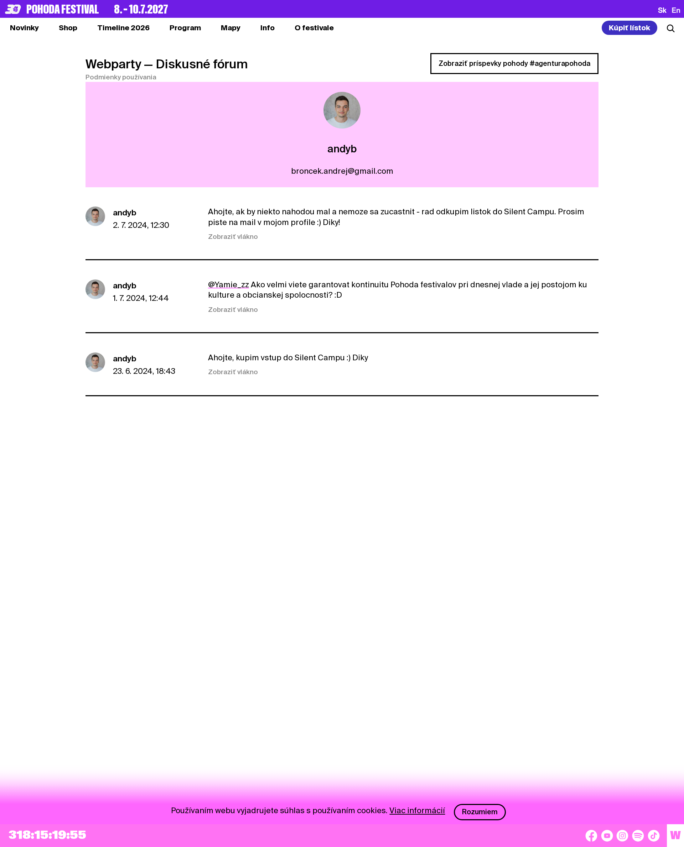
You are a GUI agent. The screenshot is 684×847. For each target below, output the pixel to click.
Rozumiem (480, 811)
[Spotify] (638, 836)
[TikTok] (654, 836)
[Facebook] (591, 836)
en (676, 10)
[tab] (68, 27)
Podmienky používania (121, 77)
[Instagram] (622, 836)
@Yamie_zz (228, 284)
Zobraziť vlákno (233, 236)
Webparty (113, 64)
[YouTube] (607, 836)
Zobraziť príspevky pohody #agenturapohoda (514, 63)
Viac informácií (417, 810)
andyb (124, 212)
